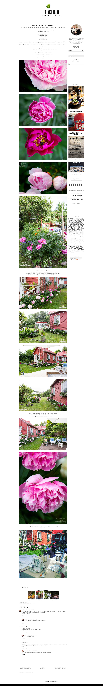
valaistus (69, 251)
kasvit (78, 231)
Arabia (78, 218)
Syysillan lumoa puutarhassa (55, 599)
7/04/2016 (34, 619)
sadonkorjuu (80, 248)
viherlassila (70, 252)
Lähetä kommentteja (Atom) (28, 672)
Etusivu (42, 668)
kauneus (75, 232)
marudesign (77, 239)
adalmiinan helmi (71, 226)
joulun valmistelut (79, 229)
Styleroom (59, 20)
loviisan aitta (79, 238)
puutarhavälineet (76, 247)
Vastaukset (24, 617)
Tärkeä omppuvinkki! (47, 599)
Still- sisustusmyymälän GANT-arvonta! (76, 159)
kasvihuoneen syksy (74, 231)
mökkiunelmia (70, 241)
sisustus (78, 249)
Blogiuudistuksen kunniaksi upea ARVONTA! (76, 173)
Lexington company (80, 221)
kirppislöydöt (76, 234)
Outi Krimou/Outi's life (26, 610)
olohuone (76, 243)
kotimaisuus (77, 236)
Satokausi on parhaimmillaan (31, 599)
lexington (82, 237)
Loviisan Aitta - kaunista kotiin (77, 195)
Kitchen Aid (75, 221)
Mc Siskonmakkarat (73, 222)
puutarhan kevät (80, 246)
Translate (79, 259)
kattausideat (70, 232)
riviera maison (70, 248)
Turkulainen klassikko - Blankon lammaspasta (76, 110)
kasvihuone (75, 230)
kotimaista (73, 236)
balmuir (82, 226)
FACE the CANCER (79, 219)
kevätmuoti (80, 233)
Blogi (42, 20)
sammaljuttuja (70, 249)
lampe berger (70, 237)
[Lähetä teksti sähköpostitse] (26, 602)
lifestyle (72, 238)
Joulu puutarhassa (77, 220)
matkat (69, 240)
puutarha (71, 246)
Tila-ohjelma (81, 225)
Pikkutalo (82, 223)
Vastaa (23, 614)
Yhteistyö (50, 20)
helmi (69, 228)
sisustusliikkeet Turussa (71, 250)
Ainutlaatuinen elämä (72, 218)
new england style (77, 241)
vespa (74, 251)
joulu (78, 228)
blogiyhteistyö (72, 227)
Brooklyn (82, 218)
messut (82, 240)
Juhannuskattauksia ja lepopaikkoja (39, 599)
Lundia (69, 222)
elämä (82, 227)
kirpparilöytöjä (70, 234)
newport (82, 241)
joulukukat (73, 229)
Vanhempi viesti (60, 668)
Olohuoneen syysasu (73, 223)
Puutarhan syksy (72, 224)
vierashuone (80, 251)
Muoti (78, 222)
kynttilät (81, 236)
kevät (74, 233)
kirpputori (81, 234)
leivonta (78, 237)
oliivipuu (71, 243)
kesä (78, 232)
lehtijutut (74, 237)
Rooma (71, 225)
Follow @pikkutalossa (76, 61)
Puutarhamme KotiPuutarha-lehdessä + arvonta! (76, 133)
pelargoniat (74, 243)
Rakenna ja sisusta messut (80, 224)
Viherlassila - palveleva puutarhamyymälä (77, 198)
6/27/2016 (32, 610)
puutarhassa (70, 247)
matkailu (81, 239)
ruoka (75, 248)
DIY (72, 219)
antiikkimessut (78, 226)
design (79, 227)
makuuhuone (70, 239)
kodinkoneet (77, 235)
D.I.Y (69, 219)
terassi (82, 250)
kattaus (82, 231)
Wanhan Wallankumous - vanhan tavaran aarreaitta (77, 200)
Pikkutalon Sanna (28, 619)
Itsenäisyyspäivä (70, 220)
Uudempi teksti (25, 668)
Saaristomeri (76, 225)
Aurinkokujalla (24, 626)
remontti (81, 247)
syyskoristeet (78, 250)
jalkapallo (73, 228)
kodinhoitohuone (71, 235)
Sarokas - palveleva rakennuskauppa (77, 196)
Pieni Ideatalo (78, 223)
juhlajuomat (70, 230)
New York (82, 222)
